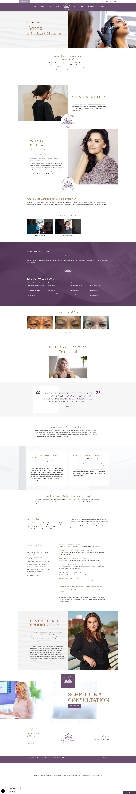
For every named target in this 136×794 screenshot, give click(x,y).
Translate (14, 792)
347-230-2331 (86, 776)
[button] (3, 791)
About (42, 6)
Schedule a (88, 697)
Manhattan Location (31, 741)
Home (34, 6)
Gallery (101, 6)
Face (50, 6)
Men (82, 6)
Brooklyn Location (31, 730)
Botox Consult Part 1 (40, 235)
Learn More (74, 706)
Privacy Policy (105, 757)
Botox (38, 22)
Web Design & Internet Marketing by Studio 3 (56, 757)
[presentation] (66, 332)
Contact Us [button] (129, 792)
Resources (91, 6)
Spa (75, 6)
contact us (57, 660)
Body (57, 6)
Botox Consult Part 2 (68, 235)
